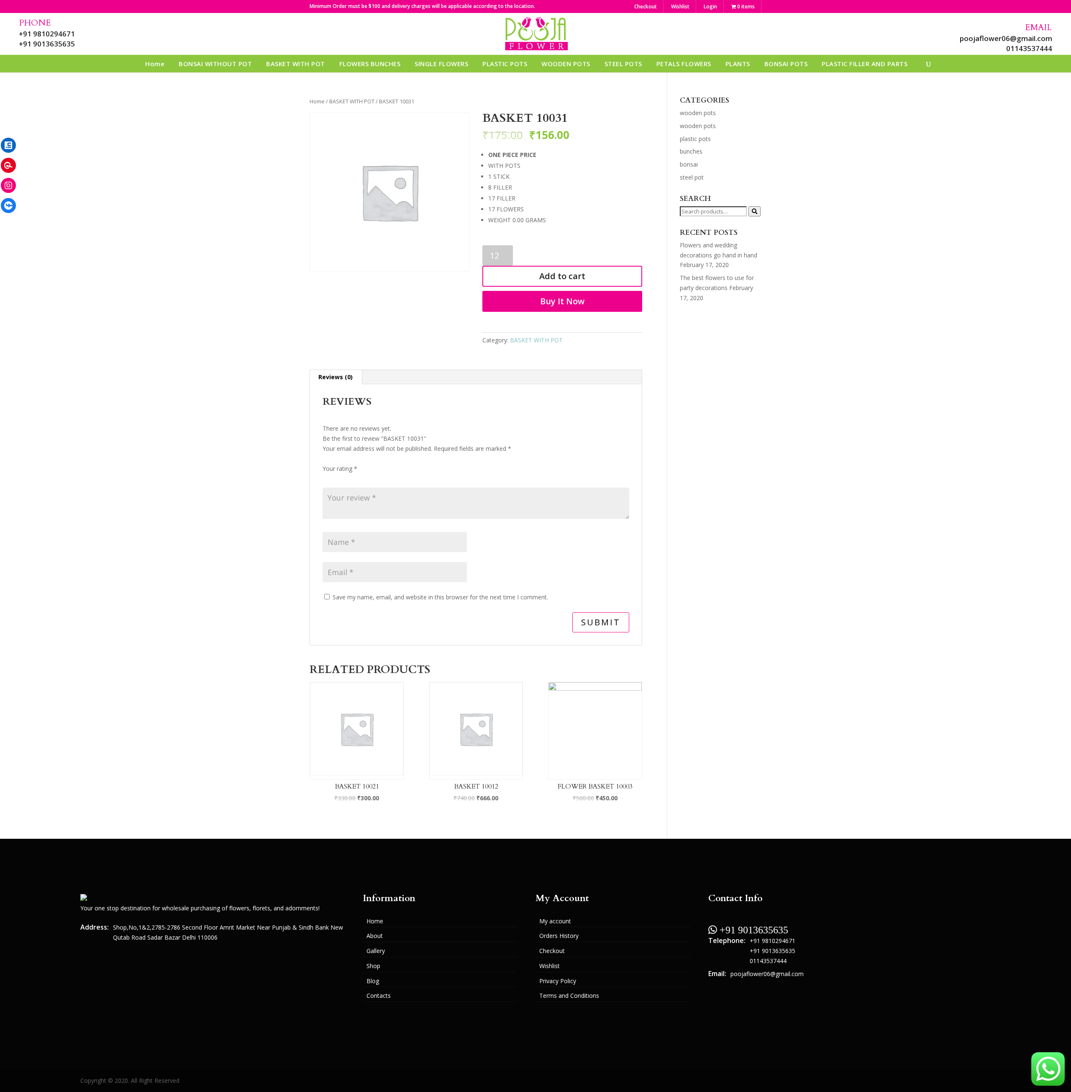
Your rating (340, 469)
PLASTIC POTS (504, 63)
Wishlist (680, 6)
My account (555, 921)
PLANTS (737, 63)
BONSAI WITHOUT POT (215, 63)
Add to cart (562, 276)
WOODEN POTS (565, 63)
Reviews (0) (335, 377)
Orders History (559, 936)
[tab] (335, 377)
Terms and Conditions (569, 996)
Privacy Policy (557, 981)
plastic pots (695, 139)
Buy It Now (562, 301)
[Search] (754, 211)
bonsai (689, 164)
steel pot (692, 177)
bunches (691, 151)
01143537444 (1029, 48)
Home (154, 63)
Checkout (645, 6)
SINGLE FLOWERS (441, 63)
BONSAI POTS (786, 63)
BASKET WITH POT (295, 63)
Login (710, 6)
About (374, 936)
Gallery (375, 951)
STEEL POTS (623, 63)
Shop (373, 966)
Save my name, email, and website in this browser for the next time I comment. (440, 597)
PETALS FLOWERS (683, 63)
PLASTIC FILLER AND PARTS (864, 63)
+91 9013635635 (47, 44)
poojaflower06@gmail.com (1006, 38)
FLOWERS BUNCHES (370, 63)
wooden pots (698, 113)
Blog (372, 981)
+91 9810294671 (47, 34)
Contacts (378, 996)
